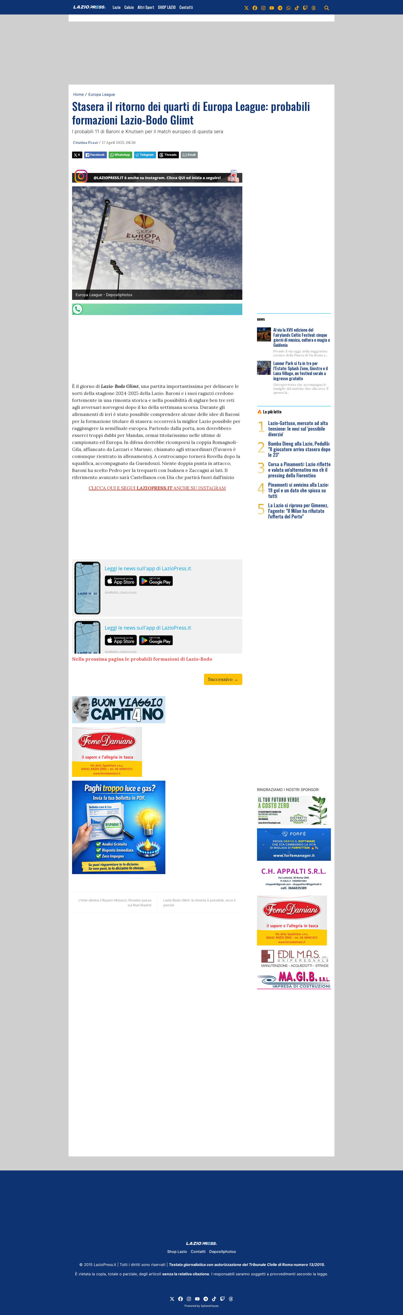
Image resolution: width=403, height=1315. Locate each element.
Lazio (117, 7)
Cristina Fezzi (85, 142)
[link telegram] (280, 7)
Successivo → (223, 679)
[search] (327, 7)
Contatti (186, 7)
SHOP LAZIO (167, 7)
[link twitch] (305, 7)
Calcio (129, 7)
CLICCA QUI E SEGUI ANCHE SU (157, 488)
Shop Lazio (177, 1251)
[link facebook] (255, 7)
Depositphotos (222, 1251)
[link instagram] (263, 7)
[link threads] (313, 7)
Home (78, 94)
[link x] (246, 7)
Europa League (101, 94)
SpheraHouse (210, 1306)
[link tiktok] (297, 7)
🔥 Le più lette (269, 411)
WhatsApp (122, 154)
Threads (170, 154)
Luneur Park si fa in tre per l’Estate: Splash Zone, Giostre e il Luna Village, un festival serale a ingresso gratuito (300, 370)
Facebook (97, 154)
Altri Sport (146, 7)
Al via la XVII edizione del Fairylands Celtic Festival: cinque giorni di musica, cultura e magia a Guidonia (301, 337)
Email (191, 154)
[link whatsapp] (288, 7)
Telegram (147, 154)
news (261, 319)
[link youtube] (272, 7)
